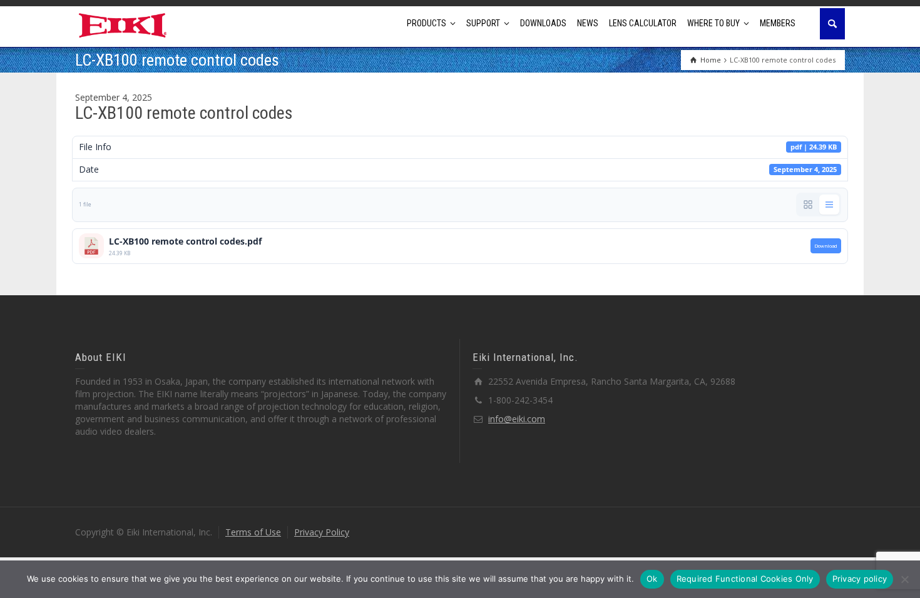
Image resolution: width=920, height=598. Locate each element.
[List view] (829, 205)
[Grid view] (808, 205)
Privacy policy (859, 579)
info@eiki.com (516, 419)
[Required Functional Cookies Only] (904, 579)
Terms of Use (253, 532)
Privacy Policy (321, 532)
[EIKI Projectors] (123, 24)
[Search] (832, 23)
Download (825, 246)
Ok (652, 579)
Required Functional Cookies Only (745, 579)
